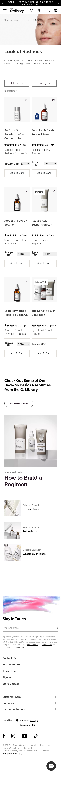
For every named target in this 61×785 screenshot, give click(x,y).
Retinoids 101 (30, 531)
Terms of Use (47, 645)
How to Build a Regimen (23, 481)
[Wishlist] (26, 99)
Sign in (7, 677)
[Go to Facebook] (4, 736)
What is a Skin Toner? (34, 554)
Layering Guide (31, 509)
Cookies (45, 751)
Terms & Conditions (11, 748)
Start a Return (11, 664)
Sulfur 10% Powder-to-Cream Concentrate (16, 134)
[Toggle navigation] (5, 10)
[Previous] (2, 3)
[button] (51, 766)
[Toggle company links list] (55, 703)
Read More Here (19, 403)
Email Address (11, 628)
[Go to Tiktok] (36, 736)
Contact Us (19, 647)
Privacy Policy (32, 645)
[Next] (58, 3)
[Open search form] (32, 10)
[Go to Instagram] (13, 736)
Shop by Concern (12, 20)
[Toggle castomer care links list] (55, 697)
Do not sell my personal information (21, 751)
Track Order (10, 671)
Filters (14, 83)
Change (34, 720)
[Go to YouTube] (24, 736)
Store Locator (11, 683)
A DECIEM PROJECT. (12, 754)
